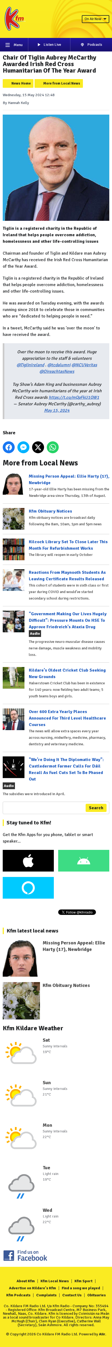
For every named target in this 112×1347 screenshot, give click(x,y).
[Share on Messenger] (23, 447)
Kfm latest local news (32, 930)
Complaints (46, 1295)
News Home (21, 83)
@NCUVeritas (84, 365)
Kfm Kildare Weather (33, 1028)
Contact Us (72, 1295)
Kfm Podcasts (18, 1295)
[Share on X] (38, 447)
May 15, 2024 (57, 410)
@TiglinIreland (30, 365)
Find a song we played (81, 1288)
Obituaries (96, 1295)
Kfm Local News (55, 1281)
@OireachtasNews (56, 371)
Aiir (102, 1334)
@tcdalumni (58, 365)
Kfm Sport (83, 1281)
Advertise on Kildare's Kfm (32, 1288)
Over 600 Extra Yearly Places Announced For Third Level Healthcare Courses (67, 718)
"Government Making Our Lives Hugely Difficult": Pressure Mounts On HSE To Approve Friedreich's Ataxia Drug (68, 620)
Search (96, 808)
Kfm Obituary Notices (50, 511)
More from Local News (61, 83)
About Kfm (26, 1281)
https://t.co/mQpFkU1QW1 (74, 397)
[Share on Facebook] (9, 447)
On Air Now (93, 19)
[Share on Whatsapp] (53, 447)
